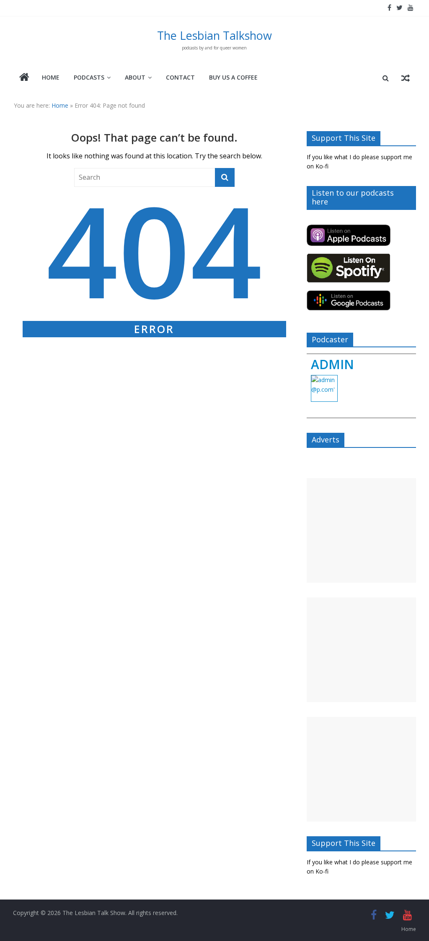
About (135, 77)
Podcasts (89, 77)
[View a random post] (405, 78)
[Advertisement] (361, 530)
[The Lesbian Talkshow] (24, 77)
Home (50, 77)
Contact (180, 77)
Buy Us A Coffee (233, 77)
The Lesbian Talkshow (214, 35)
